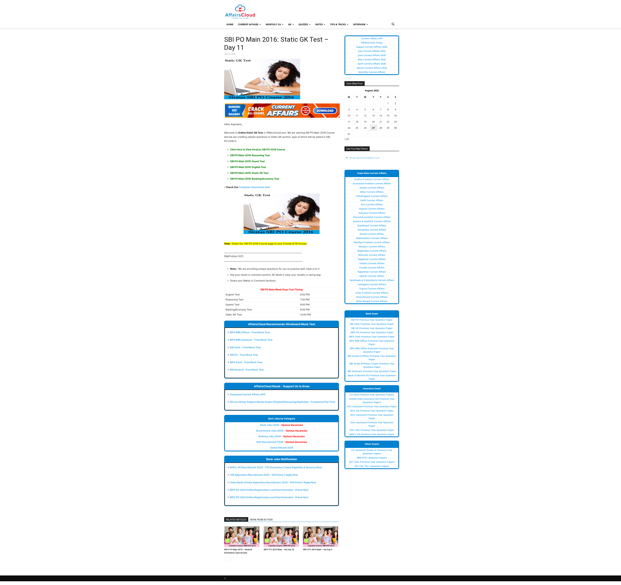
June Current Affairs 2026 (372, 55)
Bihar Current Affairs (371, 191)
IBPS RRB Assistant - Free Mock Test (251, 339)
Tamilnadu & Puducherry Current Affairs (371, 280)
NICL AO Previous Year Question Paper (371, 410)
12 (365, 115)
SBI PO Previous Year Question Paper (371, 319)
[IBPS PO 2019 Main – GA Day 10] (282, 536)
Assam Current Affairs (372, 187)
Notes (319, 24)
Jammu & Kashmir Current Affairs (372, 221)
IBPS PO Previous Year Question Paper (371, 332)
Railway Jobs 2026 (282, 436)
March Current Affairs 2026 (372, 67)
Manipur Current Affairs (372, 246)
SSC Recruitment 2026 (281, 442)
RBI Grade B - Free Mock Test (247, 369)
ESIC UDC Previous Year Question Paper (372, 430)
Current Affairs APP (372, 38)
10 (349, 115)
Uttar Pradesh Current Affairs (371, 292)
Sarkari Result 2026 (281, 447)
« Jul (346, 138)
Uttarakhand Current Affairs (372, 296)
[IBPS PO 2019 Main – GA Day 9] (321, 536)
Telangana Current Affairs (372, 284)
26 (365, 127)
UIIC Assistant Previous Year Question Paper (372, 406)
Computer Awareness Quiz (254, 187)
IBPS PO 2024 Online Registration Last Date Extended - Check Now (269, 497)
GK (289, 24)
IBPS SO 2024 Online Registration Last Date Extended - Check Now (269, 489)
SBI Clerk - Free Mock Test (245, 347)
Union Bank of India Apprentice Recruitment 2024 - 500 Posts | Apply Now (273, 482)
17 (349, 121)
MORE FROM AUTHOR (261, 519)
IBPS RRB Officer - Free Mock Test (250, 332)
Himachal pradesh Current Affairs (372, 217)
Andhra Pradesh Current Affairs (371, 179)
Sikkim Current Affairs (371, 275)
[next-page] (231, 559)
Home (229, 24)
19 (365, 121)
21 (380, 121)
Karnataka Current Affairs (371, 229)
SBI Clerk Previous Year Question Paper (372, 323)
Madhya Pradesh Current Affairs (372, 242)
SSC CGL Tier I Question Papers (372, 466)
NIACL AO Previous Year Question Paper (371, 434)
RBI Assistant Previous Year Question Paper (372, 371)
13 (373, 115)
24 (349, 127)
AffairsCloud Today (371, 42)
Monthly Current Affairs (372, 72)
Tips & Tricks (338, 24)
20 (373, 121)
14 (380, 115)
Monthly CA (273, 24)
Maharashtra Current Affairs (372, 238)
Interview (359, 24)
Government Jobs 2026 (281, 430)
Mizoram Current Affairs (371, 254)
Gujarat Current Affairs (372, 208)
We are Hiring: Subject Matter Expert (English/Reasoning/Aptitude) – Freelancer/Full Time (282, 401)
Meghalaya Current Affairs (372, 250)
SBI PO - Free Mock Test (244, 354)
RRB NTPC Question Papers (372, 457)
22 (388, 121)
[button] (393, 24)
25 (357, 127)
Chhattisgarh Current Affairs (372, 196)
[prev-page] (226, 559)
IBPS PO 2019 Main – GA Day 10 (279, 549)
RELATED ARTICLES (236, 519)
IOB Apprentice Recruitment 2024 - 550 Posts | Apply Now (264, 474)
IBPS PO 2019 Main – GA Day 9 (317, 549)
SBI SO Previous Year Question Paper (371, 328)
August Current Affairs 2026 (371, 46)
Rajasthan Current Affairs (372, 271)
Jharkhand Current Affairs (371, 225)
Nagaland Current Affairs (372, 259)
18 (357, 121)
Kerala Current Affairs (372, 233)
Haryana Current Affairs (372, 212)
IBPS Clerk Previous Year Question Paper (372, 336)
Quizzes (303, 24)
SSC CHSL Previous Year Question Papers (372, 461)
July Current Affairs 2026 (372, 51)
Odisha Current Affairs (371, 263)
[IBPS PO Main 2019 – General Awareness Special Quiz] (242, 536)
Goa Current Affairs (372, 204)
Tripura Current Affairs (372, 288)
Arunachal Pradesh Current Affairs (372, 183)
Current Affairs (248, 24)
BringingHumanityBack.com (365, 157)
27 (373, 127)
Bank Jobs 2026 (281, 425)
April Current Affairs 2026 (372, 63)
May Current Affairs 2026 (372, 59)
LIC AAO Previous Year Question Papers (372, 394)
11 (357, 115)
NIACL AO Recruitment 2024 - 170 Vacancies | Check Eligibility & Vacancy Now (276, 467)
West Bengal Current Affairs (371, 301)
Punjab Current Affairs (371, 267)
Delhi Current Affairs (371, 200)
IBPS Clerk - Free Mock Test (246, 362)
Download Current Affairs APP (247, 394)
